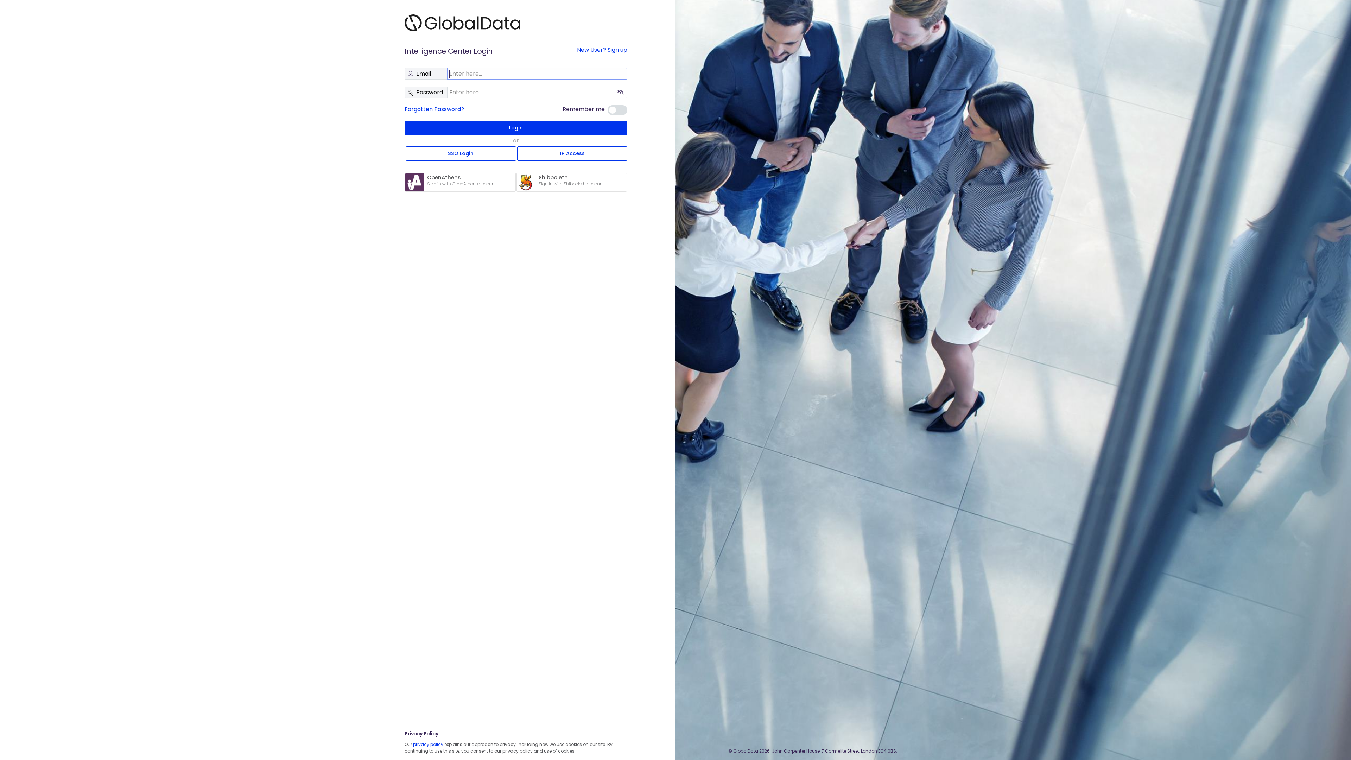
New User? (602, 50)
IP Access (572, 153)
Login (516, 127)
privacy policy (428, 744)
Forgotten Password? (434, 109)
